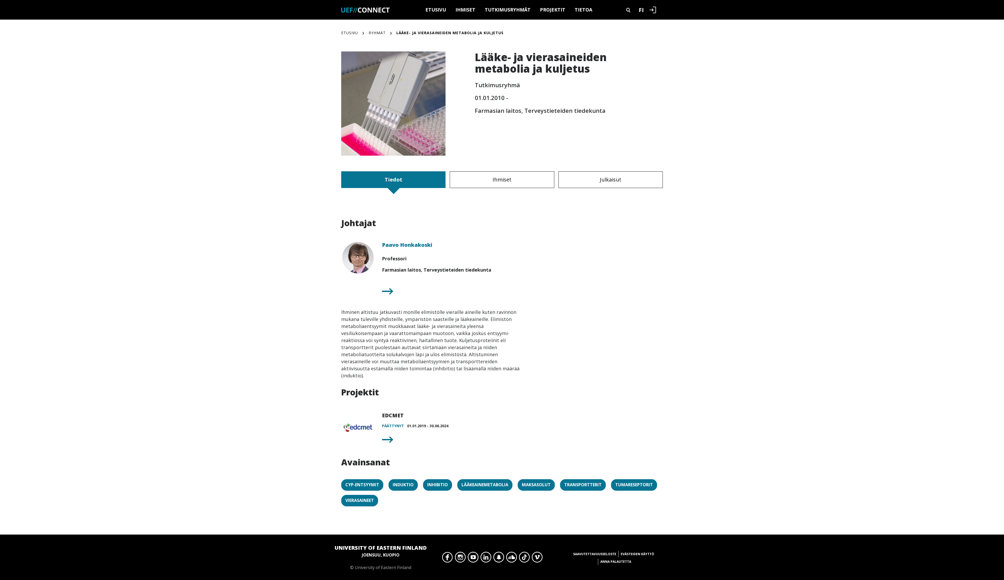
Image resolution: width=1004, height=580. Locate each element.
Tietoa (583, 10)
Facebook (447, 558)
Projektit (552, 10)
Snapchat (498, 558)
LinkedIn (486, 558)
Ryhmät (377, 32)
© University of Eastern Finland (381, 557)
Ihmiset (465, 10)
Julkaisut (610, 179)
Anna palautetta (615, 561)
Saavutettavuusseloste (594, 554)
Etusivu (435, 10)
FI (641, 10)
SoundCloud (511, 558)
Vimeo (537, 558)
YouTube (473, 558)
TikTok (524, 558)
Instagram (460, 558)
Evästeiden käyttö (637, 554)
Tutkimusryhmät (507, 10)
